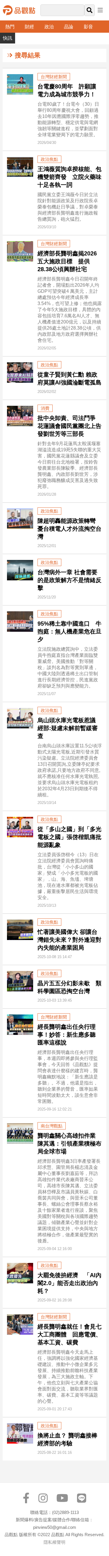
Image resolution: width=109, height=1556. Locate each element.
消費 (45, 408)
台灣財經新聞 (54, 76)
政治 (49, 26)
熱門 (10, 26)
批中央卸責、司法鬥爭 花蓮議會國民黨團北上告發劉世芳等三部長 (69, 426)
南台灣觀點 (51, 1125)
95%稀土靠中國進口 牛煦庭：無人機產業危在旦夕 (69, 631)
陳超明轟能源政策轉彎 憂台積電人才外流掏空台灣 (69, 529)
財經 (29, 26)
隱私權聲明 (54, 1542)
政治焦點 (49, 159)
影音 (88, 26)
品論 (68, 26)
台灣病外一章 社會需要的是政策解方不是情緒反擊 (69, 580)
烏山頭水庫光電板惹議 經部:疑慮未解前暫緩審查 (67, 728)
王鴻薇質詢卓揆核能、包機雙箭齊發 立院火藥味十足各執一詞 (69, 177)
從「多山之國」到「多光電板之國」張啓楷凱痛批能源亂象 (69, 837)
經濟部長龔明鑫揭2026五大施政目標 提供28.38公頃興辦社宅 (67, 261)
